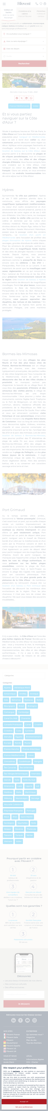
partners (16, 1071)
